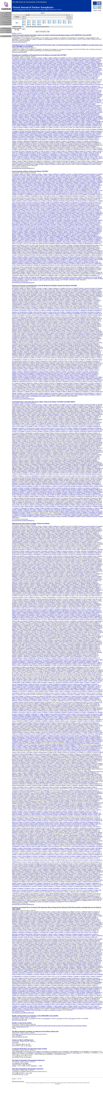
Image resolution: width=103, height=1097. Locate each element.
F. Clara (49, 75)
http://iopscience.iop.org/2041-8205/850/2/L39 (23, 168)
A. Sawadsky (45, 142)
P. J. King (74, 106)
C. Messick (63, 120)
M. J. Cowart (70, 78)
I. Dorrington (75, 84)
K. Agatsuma (99, 57)
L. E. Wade (38, 158)
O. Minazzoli (60, 121)
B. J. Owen (62, 129)
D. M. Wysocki (39, 162)
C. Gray (57, 95)
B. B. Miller (32, 121)
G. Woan (88, 161)
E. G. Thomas (68, 151)
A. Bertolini (52, 64)
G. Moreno (70, 122)
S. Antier (97, 59)
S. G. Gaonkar (82, 91)
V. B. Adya (68, 57)
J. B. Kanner (53, 104)
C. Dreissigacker (20, 86)
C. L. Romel (49, 139)
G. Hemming (31, 99)
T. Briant (25, 68)
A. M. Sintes (35, 146)
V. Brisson (42, 68)
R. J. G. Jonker (96, 102)
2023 (25, 24)
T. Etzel (39, 87)
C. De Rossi (40, 83)
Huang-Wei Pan (35, 131)
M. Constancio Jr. (29, 76)
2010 (60, 21)
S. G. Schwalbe (40, 143)
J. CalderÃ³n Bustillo (65, 70)
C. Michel (87, 120)
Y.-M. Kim (56, 106)
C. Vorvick (18, 158)
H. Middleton (93, 120)
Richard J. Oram (96, 127)
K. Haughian (82, 98)
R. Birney (18, 182)
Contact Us (2, 24)
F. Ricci (61, 137)
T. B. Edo (54, 86)
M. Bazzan (77, 63)
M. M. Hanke (96, 97)
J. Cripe (19, 79)
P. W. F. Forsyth (56, 90)
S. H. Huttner (69, 101)
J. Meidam (94, 118)
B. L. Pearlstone (46, 132)
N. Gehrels (34, 93)
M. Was (18, 159)
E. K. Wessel (62, 159)
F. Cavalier (89, 71)
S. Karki (65, 104)
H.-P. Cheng (36, 74)
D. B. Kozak (86, 108)
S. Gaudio (18, 93)
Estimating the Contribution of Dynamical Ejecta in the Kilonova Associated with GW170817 (39, 55)
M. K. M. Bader (34, 61)
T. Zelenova (19, 164)
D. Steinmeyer (67, 148)
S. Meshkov (50, 120)
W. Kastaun (86, 104)
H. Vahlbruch (73, 154)
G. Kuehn (20, 109)
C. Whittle (19, 161)
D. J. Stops (86, 148)
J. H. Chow (76, 74)
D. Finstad (83, 89)
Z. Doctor (43, 84)
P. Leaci (46, 110)
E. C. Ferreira (66, 89)
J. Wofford (98, 161)
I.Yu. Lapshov (54, 37)
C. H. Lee (56, 110)
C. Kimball (17, 222)
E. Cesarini (41, 72)
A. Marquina (65, 116)
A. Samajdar (57, 141)
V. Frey (100, 90)
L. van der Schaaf (53, 155)
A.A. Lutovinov (26, 37)
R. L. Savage (38, 142)
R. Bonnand (44, 67)
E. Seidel (57, 143)
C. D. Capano (29, 71)
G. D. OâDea (49, 127)
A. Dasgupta (94, 79)
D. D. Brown (67, 68)
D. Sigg (97, 145)
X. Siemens (84, 145)
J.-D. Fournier (70, 90)
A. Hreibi (36, 101)
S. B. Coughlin (20, 78)
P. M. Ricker (67, 137)
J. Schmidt (67, 142)
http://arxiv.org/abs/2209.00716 (19, 42)
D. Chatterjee (86, 72)
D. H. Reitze (45, 137)
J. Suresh (54, 149)
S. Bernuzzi (27, 64)
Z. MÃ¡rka (31, 116)
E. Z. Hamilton (76, 97)
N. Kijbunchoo (22, 106)
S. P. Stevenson (75, 148)
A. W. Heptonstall (55, 99)
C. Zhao (58, 164)
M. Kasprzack (79, 104)
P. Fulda (32, 91)
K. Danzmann (87, 79)
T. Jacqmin (30, 102)
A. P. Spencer (21, 148)
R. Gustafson (53, 97)
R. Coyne (83, 78)
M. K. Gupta (31, 97)
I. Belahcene (99, 63)
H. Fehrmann (32, 89)
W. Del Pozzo (81, 81)
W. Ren (51, 137)
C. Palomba (15, 131)
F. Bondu (32, 67)
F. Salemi (51, 141)
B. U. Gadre (49, 91)
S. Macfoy (67, 113)
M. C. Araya (23, 60)
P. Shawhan (49, 145)
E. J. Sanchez (78, 141)
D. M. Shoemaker (71, 145)
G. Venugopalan (46, 156)
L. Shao (38, 145)
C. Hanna (18, 98)
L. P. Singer (18, 146)
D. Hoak (77, 99)
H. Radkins (45, 136)
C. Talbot (94, 149)
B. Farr (88, 87)
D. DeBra (52, 81)
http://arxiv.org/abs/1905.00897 (19, 52)
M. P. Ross (68, 139)
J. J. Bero (33, 64)
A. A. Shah (18, 145)
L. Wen (57, 159)
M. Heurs (62, 99)
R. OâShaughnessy (34, 129)
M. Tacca (83, 149)
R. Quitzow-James (29, 136)
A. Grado (33, 95)
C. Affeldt (74, 57)
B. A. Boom (50, 67)
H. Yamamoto (51, 162)
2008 (50, 21)
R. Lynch (53, 113)
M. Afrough (80, 57)
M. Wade (44, 158)
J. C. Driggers (27, 86)
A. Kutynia (45, 109)
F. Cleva (66, 75)
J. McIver (41, 118)
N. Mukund (44, 124)
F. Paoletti (71, 131)
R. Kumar (31, 109)
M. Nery (38, 125)
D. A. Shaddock (95, 143)
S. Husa (63, 101)
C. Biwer (47, 66)
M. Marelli (38, 49)
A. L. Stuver (31, 149)
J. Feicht (38, 89)
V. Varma (85, 155)
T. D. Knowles (27, 108)
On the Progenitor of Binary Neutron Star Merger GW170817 (30, 171)
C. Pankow (53, 131)
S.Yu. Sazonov (71, 37)
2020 (60, 22)
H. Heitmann (19, 99)
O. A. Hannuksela (33, 98)
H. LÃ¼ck (34, 113)
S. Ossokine (42, 129)
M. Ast (57, 60)
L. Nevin (49, 125)
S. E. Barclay (78, 61)
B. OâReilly (67, 243)
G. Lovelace (28, 113)
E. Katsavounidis (67, 220)
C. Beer (88, 63)
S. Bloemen (93, 66)
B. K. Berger (26, 180)
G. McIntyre (35, 118)
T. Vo (99, 156)
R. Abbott (20, 57)
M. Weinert (39, 159)
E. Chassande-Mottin (78, 72)
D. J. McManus (47, 118)
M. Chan (55, 72)
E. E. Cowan (56, 78)
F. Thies (63, 151)
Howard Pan (28, 131)
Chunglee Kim (30, 106)
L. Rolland (24, 139)
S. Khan (94, 105)
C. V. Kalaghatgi (21, 104)
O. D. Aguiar (22, 59)
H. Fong (44, 90)
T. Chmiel (60, 74)
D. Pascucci (98, 131)
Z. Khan (98, 105)
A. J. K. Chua (94, 74)
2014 (30, 22)
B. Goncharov (63, 94)
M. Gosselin (22, 95)
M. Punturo (82, 135)
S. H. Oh (65, 127)
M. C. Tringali (83, 152)
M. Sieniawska (91, 145)
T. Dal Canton (58, 79)
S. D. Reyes (56, 137)
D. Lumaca (40, 113)
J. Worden (21, 162)
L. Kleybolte (63, 222)
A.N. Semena (80, 37)
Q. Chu (88, 74)
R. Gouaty (27, 95)
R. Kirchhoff (90, 106)
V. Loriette (86, 112)
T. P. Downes (97, 84)
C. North (30, 127)
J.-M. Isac (83, 217)
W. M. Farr (92, 87)
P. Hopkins (98, 99)
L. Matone (68, 117)
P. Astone (68, 60)
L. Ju (101, 102)
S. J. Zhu (72, 164)
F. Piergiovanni (33, 133)
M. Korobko (67, 108)
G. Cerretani (35, 72)
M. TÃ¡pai (21, 151)
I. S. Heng (42, 99)
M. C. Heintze (73, 214)
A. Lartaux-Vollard (67, 225)
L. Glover (42, 94)
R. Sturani (24, 149)
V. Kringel (99, 108)
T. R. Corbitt (53, 76)
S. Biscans (24, 66)
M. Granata (43, 95)
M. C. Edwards (60, 86)
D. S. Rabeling (38, 136)
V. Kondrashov (54, 108)
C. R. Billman (93, 64)
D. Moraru (64, 122)
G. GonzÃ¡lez (71, 94)
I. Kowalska (80, 108)
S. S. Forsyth (63, 90)
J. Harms (52, 98)
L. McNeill (54, 118)
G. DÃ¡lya (65, 79)
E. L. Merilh (36, 120)
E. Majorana (50, 114)
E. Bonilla (37, 67)
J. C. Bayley (71, 63)
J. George (62, 93)
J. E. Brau (19, 68)
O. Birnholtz (19, 66)
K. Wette (87, 159)
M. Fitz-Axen (26, 90)
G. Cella (19, 189)
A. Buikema (88, 68)
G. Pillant (44, 133)
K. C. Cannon (20, 187)
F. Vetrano (59, 156)
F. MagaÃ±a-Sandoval (23, 114)
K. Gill (38, 94)
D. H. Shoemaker (63, 145)
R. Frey (96, 90)
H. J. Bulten (99, 68)
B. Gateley (83, 208)
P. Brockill (48, 68)
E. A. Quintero (21, 136)
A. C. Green (68, 95)
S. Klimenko (20, 108)
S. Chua (100, 74)
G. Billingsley (85, 64)
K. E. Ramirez (81, 136)
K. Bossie (70, 67)
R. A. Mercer (30, 120)
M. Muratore (69, 124)
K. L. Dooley (62, 84)
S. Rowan (74, 139)
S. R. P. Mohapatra (44, 122)
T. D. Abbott (27, 57)
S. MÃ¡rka (26, 116)
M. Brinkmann (36, 68)
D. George (56, 93)
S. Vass (89, 155)
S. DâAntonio (80, 79)
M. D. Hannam (24, 98)
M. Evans (43, 87)
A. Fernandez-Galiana (52, 89)
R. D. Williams (37, 161)
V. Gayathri (29, 93)
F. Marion (20, 116)
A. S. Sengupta (68, 143)
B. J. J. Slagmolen (42, 146)
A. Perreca (86, 132)
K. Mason (14, 117)
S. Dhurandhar (66, 83)
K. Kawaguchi (40, 105)
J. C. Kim (36, 106)
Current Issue (2, 12)
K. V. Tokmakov (20, 152)
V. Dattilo (20, 81)
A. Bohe (28, 67)
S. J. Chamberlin (48, 72)
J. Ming (73, 121)
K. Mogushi (30, 122)
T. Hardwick (46, 98)
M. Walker (54, 158)
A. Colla (95, 75)
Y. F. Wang (92, 158)
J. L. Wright (27, 162)
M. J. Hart (69, 98)
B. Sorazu (87, 146)
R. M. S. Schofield (86, 142)
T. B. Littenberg (39, 112)
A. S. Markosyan (45, 116)
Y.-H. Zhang (52, 164)
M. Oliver (82, 127)
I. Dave (25, 81)
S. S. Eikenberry (93, 86)
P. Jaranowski (41, 102)
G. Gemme (40, 93)
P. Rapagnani (98, 136)
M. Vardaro (79, 155)
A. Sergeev (88, 143)
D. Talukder (99, 149)
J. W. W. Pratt (19, 135)
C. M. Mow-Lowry (90, 122)
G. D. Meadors (81, 118)
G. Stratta (98, 148)
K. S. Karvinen (71, 104)
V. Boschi (60, 67)
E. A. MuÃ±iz (62, 124)
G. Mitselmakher (97, 121)
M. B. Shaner (32, 145)
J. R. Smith (55, 146)
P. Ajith (36, 59)
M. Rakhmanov (73, 136)
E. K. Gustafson (46, 97)
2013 (25, 22)
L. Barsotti (22, 63)
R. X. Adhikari (61, 57)
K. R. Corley (70, 76)
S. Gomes (57, 94)
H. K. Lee (61, 110)
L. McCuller (21, 118)
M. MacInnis (82, 113)
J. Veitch (25, 156)
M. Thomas (75, 151)
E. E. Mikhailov (64, 236)
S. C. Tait (88, 149)
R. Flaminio (33, 90)
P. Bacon (28, 61)
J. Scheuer (61, 142)
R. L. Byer (32, 70)
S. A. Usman (67, 154)
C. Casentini (71, 71)
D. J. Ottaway (49, 129)
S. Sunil (50, 149)
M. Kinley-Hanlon (81, 106)
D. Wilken (24, 161)
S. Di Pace (25, 84)
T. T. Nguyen (75, 125)
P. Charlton (64, 72)
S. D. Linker (32, 112)
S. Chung (23, 75)
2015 (35, 22)
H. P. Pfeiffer (99, 132)
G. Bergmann (20, 64)
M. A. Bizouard (54, 66)
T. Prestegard (36, 135)
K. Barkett (96, 61)
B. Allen (40, 59)
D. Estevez (26, 87)
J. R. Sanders (20, 142)
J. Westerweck (74, 159)
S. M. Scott (52, 143)
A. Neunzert (43, 125)
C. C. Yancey (58, 162)
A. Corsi (81, 76)
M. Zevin (31, 164)
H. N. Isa (96, 101)
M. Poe (70, 133)
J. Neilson (18, 125)
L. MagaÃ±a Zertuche (34, 114)
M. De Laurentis (66, 81)
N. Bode (19, 183)
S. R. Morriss (76, 122)
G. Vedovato (20, 156)
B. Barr (18, 63)
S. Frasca (76, 90)
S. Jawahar (47, 102)
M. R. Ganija (75, 91)
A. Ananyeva (67, 59)
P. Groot (82, 95)
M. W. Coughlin (93, 193)
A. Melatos (17, 120)
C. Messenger (57, 120)
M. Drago (84, 200)
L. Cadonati (44, 70)
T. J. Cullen (32, 79)
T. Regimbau (31, 137)
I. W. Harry (64, 98)
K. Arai (18, 60)
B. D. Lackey (57, 109)
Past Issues (2, 14)
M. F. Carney (55, 71)
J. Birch (99, 64)
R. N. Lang (75, 109)
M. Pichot (27, 133)
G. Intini (91, 101)
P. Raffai (50, 136)
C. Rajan (59, 136)
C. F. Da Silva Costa (90, 196)
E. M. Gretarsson (75, 95)
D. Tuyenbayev (32, 154)
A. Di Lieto (20, 84)
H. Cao (19, 71)
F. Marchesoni (59, 231)
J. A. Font (49, 90)
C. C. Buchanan (80, 68)
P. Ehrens (80, 86)
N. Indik (83, 101)
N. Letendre (15, 112)
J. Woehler (92, 161)
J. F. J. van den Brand (23, 155)
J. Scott (47, 143)
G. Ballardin (58, 61)
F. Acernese (33, 57)
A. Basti (54, 63)
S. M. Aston (62, 60)
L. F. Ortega (26, 129)
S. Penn (76, 132)
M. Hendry (37, 99)
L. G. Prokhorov (68, 135)
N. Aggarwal (15, 59)
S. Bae (40, 61)
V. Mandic (68, 114)
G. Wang (70, 158)
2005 (35, 21)
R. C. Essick (20, 87)
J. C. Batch (59, 63)
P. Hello (25, 99)
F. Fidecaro (78, 89)
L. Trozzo (90, 152)
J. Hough (17, 101)
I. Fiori (88, 89)
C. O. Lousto (21, 113)
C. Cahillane (56, 70)
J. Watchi (22, 159)
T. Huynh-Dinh (76, 101)
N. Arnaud (35, 60)
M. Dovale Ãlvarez (89, 84)
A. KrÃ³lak (15, 109)
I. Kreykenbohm (48, 39)
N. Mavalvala (75, 117)
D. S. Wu (32, 162)
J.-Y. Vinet (90, 156)
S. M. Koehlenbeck (40, 108)
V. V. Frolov (27, 91)
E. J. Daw (40, 81)
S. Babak (23, 61)
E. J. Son (73, 146)
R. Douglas (81, 84)
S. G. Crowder (25, 79)
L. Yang (63, 162)
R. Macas (62, 113)
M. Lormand (93, 112)
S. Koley (48, 108)
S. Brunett (73, 68)
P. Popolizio (82, 133)
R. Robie (95, 137)
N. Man (63, 114)
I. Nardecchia (88, 124)
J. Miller (37, 121)
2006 (40, 21)
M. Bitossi (42, 66)
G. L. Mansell (81, 114)
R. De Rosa (27, 83)
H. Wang (75, 158)
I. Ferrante (60, 89)
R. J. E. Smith (61, 146)
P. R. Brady (94, 67)
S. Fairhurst (73, 87)
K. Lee (77, 110)
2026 (40, 24)
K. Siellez (79, 145)
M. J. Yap (68, 162)
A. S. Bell (14, 64)
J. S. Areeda (29, 60)
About (1, 22)
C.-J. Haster (75, 98)
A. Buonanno (15, 70)
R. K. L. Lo (53, 112)
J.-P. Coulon (28, 78)
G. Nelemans (24, 125)
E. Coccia (77, 75)
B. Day (44, 81)
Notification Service (4, 20)
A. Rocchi (18, 139)
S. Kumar (36, 109)
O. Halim (59, 97)
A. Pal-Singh (21, 131)
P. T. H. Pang (47, 131)
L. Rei (36, 137)
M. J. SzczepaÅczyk (76, 149)
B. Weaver (27, 159)
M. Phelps (14, 133)
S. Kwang (51, 109)
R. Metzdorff (70, 120)
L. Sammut (63, 141)
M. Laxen (28, 110)
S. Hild (67, 99)
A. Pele (71, 132)
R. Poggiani (75, 133)
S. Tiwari (99, 151)
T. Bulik (93, 68)
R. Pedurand (60, 132)
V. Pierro (40, 133)
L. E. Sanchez (85, 141)
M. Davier (29, 81)
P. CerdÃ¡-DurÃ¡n (26, 72)
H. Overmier (56, 129)
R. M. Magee (44, 114)
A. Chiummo (54, 74)
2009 (55, 21)
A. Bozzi (82, 67)
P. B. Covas (49, 78)
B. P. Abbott (15, 57)
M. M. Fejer (43, 89)
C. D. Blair (75, 66)
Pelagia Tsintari (44, 9)
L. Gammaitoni (68, 91)
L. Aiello (28, 59)
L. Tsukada (20, 154)
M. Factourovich (57, 87)
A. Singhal (28, 146)
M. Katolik (91, 104)
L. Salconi (40, 141)
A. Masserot (26, 117)
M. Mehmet (89, 118)
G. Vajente (79, 154)
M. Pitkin (66, 133)
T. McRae (60, 118)
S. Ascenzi (47, 60)
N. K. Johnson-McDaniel (75, 102)
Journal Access (3, 18)
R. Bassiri (49, 63)
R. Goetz (52, 94)
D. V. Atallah (74, 60)
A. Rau (33, 39)
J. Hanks (77, 213)
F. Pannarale (60, 131)
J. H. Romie (55, 139)
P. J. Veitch (30, 156)
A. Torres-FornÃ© (45, 152)
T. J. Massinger (33, 117)
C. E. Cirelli (38, 75)
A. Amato (61, 59)
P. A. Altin (55, 59)
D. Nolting (25, 127)
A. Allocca (50, 59)
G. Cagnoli (49, 70)
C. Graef (38, 95)
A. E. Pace (68, 129)
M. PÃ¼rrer (93, 135)
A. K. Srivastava (28, 148)
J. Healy (88, 98)
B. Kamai (34, 104)
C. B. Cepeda (18, 72)
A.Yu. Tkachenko (90, 37)
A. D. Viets (71, 156)
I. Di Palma (31, 84)
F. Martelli (71, 116)
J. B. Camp (85, 70)
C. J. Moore (58, 122)
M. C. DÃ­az (74, 83)
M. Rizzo (82, 137)
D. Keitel (55, 105)
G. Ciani (28, 75)
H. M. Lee (66, 110)
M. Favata (17, 89)
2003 (25, 21)
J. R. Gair (61, 91)
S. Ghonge (79, 93)
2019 (55, 22)
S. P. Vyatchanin (25, 158)
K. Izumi (25, 102)
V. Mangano (74, 114)
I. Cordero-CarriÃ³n (61, 76)
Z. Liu (21, 39)
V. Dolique (49, 84)
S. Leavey (50, 110)
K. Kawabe (34, 105)
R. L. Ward (98, 158)
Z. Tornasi (37, 152)
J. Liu (44, 112)
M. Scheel (56, 142)
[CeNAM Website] (6, 9)
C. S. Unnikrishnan (52, 154)
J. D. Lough (15, 113)
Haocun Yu (85, 162)
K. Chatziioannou (94, 72)
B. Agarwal (86, 57)
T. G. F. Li (25, 112)
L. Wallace (59, 158)
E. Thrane (93, 151)
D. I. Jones (84, 102)
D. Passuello (28, 132)
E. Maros (59, 116)
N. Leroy (99, 110)
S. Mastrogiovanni (49, 117)
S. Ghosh (82, 209)
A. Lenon (88, 110)
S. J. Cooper (41, 76)
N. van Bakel (91, 154)
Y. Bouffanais (76, 67)
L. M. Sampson (70, 141)
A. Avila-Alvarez (16, 61)
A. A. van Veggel (72, 155)
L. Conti (36, 76)
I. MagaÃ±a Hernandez (59, 229)
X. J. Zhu (76, 164)
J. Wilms (27, 39)
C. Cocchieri (71, 75)
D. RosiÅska (62, 139)
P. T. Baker (45, 61)
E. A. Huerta (47, 101)
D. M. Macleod (89, 113)
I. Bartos (44, 63)
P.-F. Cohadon (83, 75)
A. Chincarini (47, 74)
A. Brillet (30, 68)
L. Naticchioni (95, 124)
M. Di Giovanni (93, 83)
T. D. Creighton (91, 194)
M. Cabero (37, 70)
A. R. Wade (32, 158)
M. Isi (16, 102)
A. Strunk (19, 149)
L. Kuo (40, 109)
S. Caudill (77, 71)
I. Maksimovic (57, 114)
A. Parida (87, 131)
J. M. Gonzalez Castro (80, 94)
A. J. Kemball (61, 105)
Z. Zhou (67, 164)
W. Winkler (71, 161)
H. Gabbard (42, 91)
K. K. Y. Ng (68, 125)
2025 (35, 24)
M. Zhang (41, 164)
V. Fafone (63, 87)
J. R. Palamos (93, 129)
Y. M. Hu (41, 101)
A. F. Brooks (61, 68)
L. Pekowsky (66, 132)
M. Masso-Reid (41, 117)
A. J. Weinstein (46, 159)
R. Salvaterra (53, 49)
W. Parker (92, 131)
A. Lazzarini (34, 110)
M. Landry (69, 109)
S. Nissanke (94, 125)
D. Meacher (75, 118)
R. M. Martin (91, 116)
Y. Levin (20, 112)
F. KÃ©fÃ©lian (49, 105)
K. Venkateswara (38, 156)
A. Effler (67, 86)
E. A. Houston (23, 101)
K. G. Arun (41, 60)
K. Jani (35, 102)
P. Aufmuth (80, 60)
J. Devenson (60, 83)
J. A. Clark (53, 75)
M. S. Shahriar (25, 145)
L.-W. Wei (33, 159)
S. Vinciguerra (78, 156)
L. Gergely (67, 93)
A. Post (93, 133)
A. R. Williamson (45, 161)
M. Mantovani (94, 114)
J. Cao (23, 71)
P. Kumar (26, 109)
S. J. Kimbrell (63, 106)
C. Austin (99, 60)
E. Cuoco (52, 79)
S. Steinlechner (59, 148)
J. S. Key (78, 105)
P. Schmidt (72, 142)
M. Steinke (45, 148)
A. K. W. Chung (16, 75)
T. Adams (49, 57)
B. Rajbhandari (65, 136)
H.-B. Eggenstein (73, 86)
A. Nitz (99, 125)
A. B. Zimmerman (84, 164)
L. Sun (46, 149)
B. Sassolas (26, 142)
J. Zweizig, (98, 164)
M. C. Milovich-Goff (52, 121)
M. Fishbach (81, 205)
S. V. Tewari (52, 151)
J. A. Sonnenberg (80, 146)
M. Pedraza (53, 132)
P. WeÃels (68, 159)
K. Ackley (39, 57)
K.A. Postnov (36, 37)
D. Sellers (62, 143)
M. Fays (23, 89)
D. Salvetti (45, 49)
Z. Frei (87, 90)
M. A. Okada (76, 127)
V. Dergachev (20, 83)
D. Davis (35, 81)
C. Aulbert (86, 60)
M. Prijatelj (43, 135)
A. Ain (32, 59)
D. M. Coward (63, 78)
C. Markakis (38, 116)
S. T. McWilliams (67, 118)
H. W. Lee (72, 110)
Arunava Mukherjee (21, 124)
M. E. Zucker (92, 164)
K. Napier (81, 124)
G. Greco (62, 95)
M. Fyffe (37, 91)
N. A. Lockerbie (61, 112)
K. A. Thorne (87, 151)
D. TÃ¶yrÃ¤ (59, 152)
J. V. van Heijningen (62, 155)
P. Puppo (87, 135)
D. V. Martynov (98, 116)
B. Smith (49, 146)
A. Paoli (76, 131)
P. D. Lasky (23, 110)
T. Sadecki (19, 141)
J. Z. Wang (80, 158)
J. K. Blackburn (62, 66)
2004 (30, 21)
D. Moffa (19, 122)
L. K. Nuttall (36, 127)
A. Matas (57, 117)
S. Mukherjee (37, 124)
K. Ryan (96, 139)
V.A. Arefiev (45, 37)
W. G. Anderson (82, 59)
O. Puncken (75, 135)
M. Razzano (20, 137)
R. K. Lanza (90, 109)
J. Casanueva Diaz (63, 71)
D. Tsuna (26, 154)
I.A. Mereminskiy (16, 37)
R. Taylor (46, 151)
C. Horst (83, 216)
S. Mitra (82, 121)
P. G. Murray (76, 124)
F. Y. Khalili (84, 105)
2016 (40, 22)
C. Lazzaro (40, 110)
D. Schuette (20, 143)
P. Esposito (69, 49)
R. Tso (15, 154)
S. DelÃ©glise (73, 81)
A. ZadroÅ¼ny (96, 162)
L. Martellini (78, 116)
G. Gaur (24, 93)
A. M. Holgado (60, 216)
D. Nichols (81, 125)
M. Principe (49, 135)
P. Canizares (98, 70)
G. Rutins (91, 139)
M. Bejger (93, 63)
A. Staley (40, 148)
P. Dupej (42, 86)
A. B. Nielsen (87, 125)
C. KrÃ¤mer (93, 108)
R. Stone (81, 148)
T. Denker (93, 81)
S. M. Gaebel (55, 91)
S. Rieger (72, 137)
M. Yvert (90, 162)
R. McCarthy (89, 117)
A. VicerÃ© (65, 156)
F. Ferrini (73, 89)
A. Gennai (51, 93)
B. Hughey (58, 101)
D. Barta (35, 63)
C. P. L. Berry (39, 64)
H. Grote (87, 95)
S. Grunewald (92, 95)
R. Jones (90, 102)
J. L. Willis (52, 161)
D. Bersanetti (46, 64)
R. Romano (43, 139)
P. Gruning (99, 95)
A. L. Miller (25, 121)
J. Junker (14, 104)
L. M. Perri (92, 132)
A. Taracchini (28, 151)
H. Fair (68, 87)
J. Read (25, 137)
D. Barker (91, 61)
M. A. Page (78, 129)
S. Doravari (68, 84)
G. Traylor (71, 152)
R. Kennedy (68, 105)
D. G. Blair (81, 66)
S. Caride (49, 71)
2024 (30, 24)
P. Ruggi (86, 139)
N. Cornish (76, 76)
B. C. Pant (66, 131)
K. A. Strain (92, 148)
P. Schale (51, 142)
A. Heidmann (93, 98)
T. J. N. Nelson (31, 125)
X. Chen (26, 74)
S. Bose (65, 67)
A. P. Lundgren (47, 113)
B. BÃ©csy (83, 63)
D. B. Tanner (15, 151)
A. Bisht (37, 66)
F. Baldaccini (51, 61)
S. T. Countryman (35, 78)
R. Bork (55, 67)
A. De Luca (61, 49)
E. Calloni (79, 70)
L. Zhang (36, 164)
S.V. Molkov (63, 37)
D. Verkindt (53, 156)
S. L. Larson (97, 109)
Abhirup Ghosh (86, 93)
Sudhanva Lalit (22, 9)
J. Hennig (48, 99)
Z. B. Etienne (33, 87)
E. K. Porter (88, 133)
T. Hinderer (72, 99)
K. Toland (26, 152)
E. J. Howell (31, 101)
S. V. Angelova (90, 59)
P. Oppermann (88, 127)
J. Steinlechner (52, 148)
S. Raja (55, 136)
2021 (65, 22)
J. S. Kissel (96, 106)
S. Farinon (83, 87)
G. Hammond (84, 97)
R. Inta (86, 101)
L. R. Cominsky (20, 76)
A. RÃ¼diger (80, 139)
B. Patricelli (39, 132)
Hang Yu (79, 162)
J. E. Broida (54, 68)
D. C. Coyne (77, 78)
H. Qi (97, 135)
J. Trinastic (77, 152)
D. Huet (53, 101)
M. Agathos (92, 57)
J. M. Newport (55, 125)
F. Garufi (97, 91)
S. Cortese (86, 76)
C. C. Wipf (77, 161)
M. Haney (90, 97)
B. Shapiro (43, 145)
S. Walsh (65, 158)
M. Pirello (60, 133)
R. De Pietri (91, 197)
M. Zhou (62, 164)
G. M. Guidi (15, 97)
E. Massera (20, 117)
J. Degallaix (58, 81)
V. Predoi (30, 135)
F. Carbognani (42, 71)
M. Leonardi (94, 110)
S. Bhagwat (65, 64)
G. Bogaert (22, 67)
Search (1, 16)
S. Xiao (45, 162)
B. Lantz (85, 109)
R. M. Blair (87, 66)
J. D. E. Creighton (90, 78)
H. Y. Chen (21, 74)
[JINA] (97, 10)
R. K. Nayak (66, 240)
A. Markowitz (53, 116)
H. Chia (42, 74)
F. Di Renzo (38, 84)
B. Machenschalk (75, 113)
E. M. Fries (14, 91)
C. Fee (26, 89)
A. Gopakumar (89, 94)
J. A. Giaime (19, 94)
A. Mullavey (50, 124)
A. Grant (49, 95)
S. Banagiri (64, 61)
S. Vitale (95, 156)
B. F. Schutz (33, 143)
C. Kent (74, 105)
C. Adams (44, 57)
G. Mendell (23, 120)
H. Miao (83, 120)
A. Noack (14, 127)
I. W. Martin (84, 116)
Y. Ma (57, 113)
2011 (65, 21)
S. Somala (67, 146)
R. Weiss (52, 159)
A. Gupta (25, 97)
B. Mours (82, 122)
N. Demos (87, 81)
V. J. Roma (36, 139)
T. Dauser (39, 39)
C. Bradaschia (88, 67)
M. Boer (17, 67)
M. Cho (71, 74)
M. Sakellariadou (33, 141)
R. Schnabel (79, 142)
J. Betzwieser (59, 64)
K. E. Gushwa (37, 97)
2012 (70, 21)
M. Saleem (46, 141)
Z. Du (32, 86)
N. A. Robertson (89, 137)
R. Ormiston (20, 129)
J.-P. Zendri (25, 164)
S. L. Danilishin (72, 79)
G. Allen (45, 59)
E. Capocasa (36, 71)
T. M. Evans (49, 87)
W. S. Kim (50, 106)
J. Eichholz (86, 86)
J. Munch (56, 124)
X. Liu (48, 112)
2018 (50, 22)
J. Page (73, 129)
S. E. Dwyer (48, 86)
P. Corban (47, 76)
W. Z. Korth (73, 108)
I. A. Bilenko (79, 64)
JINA (1, 28)
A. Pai (82, 129)
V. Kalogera (28, 104)
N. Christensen (82, 74)
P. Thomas (81, 151)
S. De (48, 81)
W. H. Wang (86, 158)
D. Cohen (90, 75)
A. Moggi (24, 122)
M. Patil (33, 132)
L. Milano (19, 121)
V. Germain (73, 93)
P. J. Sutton (60, 149)
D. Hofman (82, 99)
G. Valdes (85, 154)
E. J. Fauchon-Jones (80, 204)
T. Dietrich (80, 83)
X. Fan (78, 87)
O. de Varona (53, 83)
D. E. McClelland (97, 117)
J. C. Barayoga (71, 61)
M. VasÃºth (95, 155)
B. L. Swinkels (66, 149)
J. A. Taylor (41, 151)
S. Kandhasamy (40, 104)
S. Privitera (55, 135)
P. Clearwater (60, 75)
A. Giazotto (33, 94)
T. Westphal (82, 159)
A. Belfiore (30, 49)
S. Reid (40, 137)
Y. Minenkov (67, 121)
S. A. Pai (87, 129)
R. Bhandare (72, 64)
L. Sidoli (14, 49)
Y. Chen (31, 74)
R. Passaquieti (21, 132)
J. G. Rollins (31, 139)
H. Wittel (83, 161)
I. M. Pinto (55, 133)
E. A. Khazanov (58, 221)
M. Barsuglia (29, 63)
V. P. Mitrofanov (89, 121)
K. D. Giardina (26, 94)
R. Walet (49, 158)
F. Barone (18, 179)
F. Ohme (70, 127)
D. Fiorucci (93, 89)
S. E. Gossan (15, 95)
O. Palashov (99, 129)
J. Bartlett (39, 63)
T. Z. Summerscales (39, 149)
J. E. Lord (74, 112)
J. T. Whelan (93, 159)
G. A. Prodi (61, 135)
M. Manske (88, 114)
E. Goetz (47, 94)
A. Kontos (60, 108)
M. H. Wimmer (64, 161)
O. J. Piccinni (20, 133)
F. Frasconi (82, 90)
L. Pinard (50, 133)
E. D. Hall (70, 97)
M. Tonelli (32, 152)
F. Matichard (63, 117)
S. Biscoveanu (31, 66)
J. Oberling (42, 127)
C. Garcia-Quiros (90, 91)
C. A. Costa (92, 76)
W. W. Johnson (65, 102)
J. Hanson (40, 98)
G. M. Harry (58, 98)
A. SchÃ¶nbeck (95, 142)
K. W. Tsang (96, 152)
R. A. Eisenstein (82, 202)
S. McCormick (61, 233)
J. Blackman (69, 66)
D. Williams (30, 161)
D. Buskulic (22, 70)
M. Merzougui (43, 120)
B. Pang (42, 131)
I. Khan (89, 105)
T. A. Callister (73, 70)
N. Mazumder (82, 117)
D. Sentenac (76, 143)
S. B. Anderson (74, 59)
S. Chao (59, 72)
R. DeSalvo (46, 83)
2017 (45, 22)
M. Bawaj (65, 63)
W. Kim (46, 106)
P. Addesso (55, 57)
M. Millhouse (43, 121)
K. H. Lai (63, 109)
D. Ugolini (44, 154)
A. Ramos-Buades (89, 136)
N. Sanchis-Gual (93, 141)
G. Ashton (52, 60)
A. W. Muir (66, 239)
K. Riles (77, 137)
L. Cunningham (46, 79)
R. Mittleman (67, 237)
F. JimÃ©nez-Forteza (56, 102)
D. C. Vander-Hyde (43, 155)
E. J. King (69, 106)
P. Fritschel (20, 91)
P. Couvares (43, 78)
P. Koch (33, 108)
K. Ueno (39, 154)
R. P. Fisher (19, 90)
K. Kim (41, 106)
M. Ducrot (37, 86)
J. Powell (98, 133)
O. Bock (99, 66)
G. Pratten (25, 135)
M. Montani (52, 122)
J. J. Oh (60, 127)
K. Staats (35, 148)
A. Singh (23, 146)
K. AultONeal (93, 60)
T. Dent (98, 81)
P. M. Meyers (77, 120)
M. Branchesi (19, 185)
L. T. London (68, 112)
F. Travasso (65, 152)
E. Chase (70, 72)
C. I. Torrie (53, 152)
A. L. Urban (60, 154)
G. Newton (62, 125)
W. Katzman (22, 105)
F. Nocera (19, 127)
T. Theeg (58, 151)
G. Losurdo (99, 112)
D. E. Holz (92, 99)
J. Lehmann (82, 110)
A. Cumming (38, 79)
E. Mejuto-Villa (60, 235)
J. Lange (80, 109)
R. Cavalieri (96, 71)
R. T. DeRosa (33, 83)
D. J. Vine (84, 156)
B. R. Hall (64, 97)
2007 (45, 21)
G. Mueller (97, 122)
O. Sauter (32, 142)
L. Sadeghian (25, 141)
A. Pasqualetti (68, 246)
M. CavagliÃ (83, 71)
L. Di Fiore (86, 83)
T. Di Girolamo (82, 199)
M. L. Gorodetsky (98, 94)
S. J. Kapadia (59, 104)
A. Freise (91, 90)
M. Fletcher (39, 90)
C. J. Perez (80, 132)
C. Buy (27, 70)
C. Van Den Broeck (33, 155)
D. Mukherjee (30, 124)
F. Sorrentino (93, 146)
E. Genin (46, 93)
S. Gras (53, 95)
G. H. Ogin (55, 127)
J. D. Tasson (34, 151)
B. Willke (58, 161)
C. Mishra (77, 121)
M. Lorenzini (81, 112)
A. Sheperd (55, 145)
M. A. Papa (81, 131)
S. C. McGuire (28, 118)
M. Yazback (74, 162)
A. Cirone (43, 75)
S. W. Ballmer (65, 178)
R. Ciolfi (32, 75)
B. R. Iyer (20, 102)
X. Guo (20, 97)
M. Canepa (91, 70)
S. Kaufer (28, 105)
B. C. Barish (85, 61)
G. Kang (47, 104)
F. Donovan (55, 84)
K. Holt (88, 99)
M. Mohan (36, 122)
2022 (70, 22)
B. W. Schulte (26, 143)
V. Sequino (82, 143)
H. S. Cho (65, 74)
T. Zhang (46, 164)
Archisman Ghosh (95, 93)
